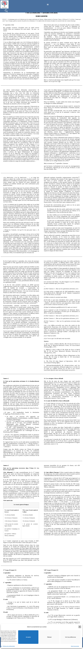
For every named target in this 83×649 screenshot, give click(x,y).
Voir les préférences (70, 637)
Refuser (49, 637)
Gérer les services (75, 646)
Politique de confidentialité (9, 646)
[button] (80, 627)
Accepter (28, 637)
